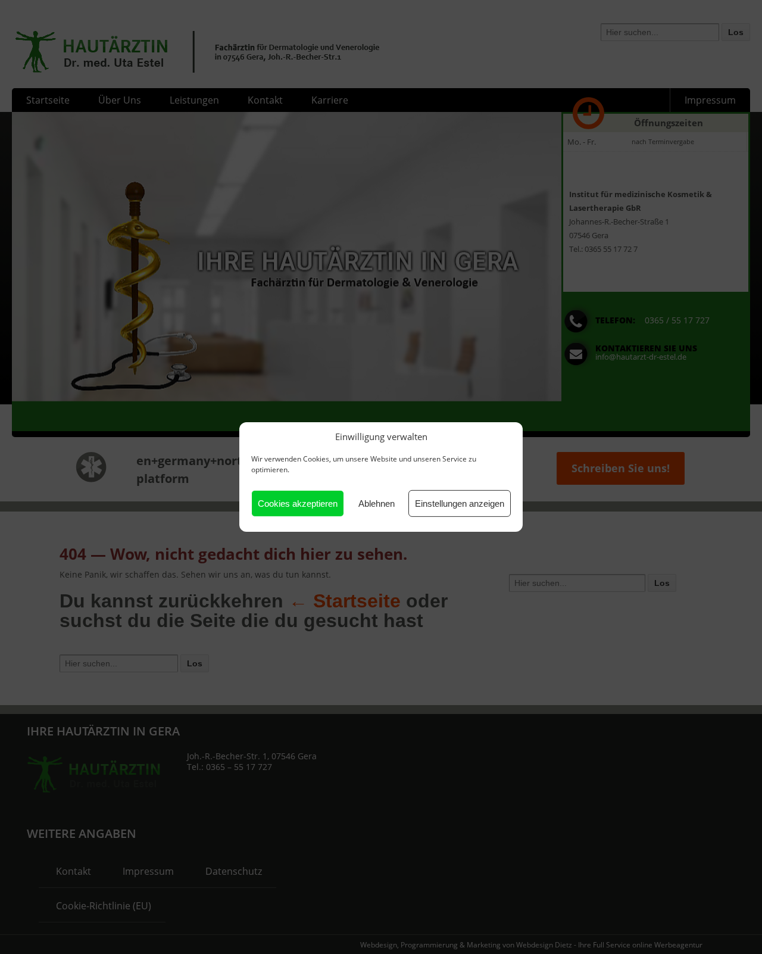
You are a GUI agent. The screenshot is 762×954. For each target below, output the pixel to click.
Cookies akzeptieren (298, 503)
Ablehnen (376, 503)
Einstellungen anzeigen (459, 503)
